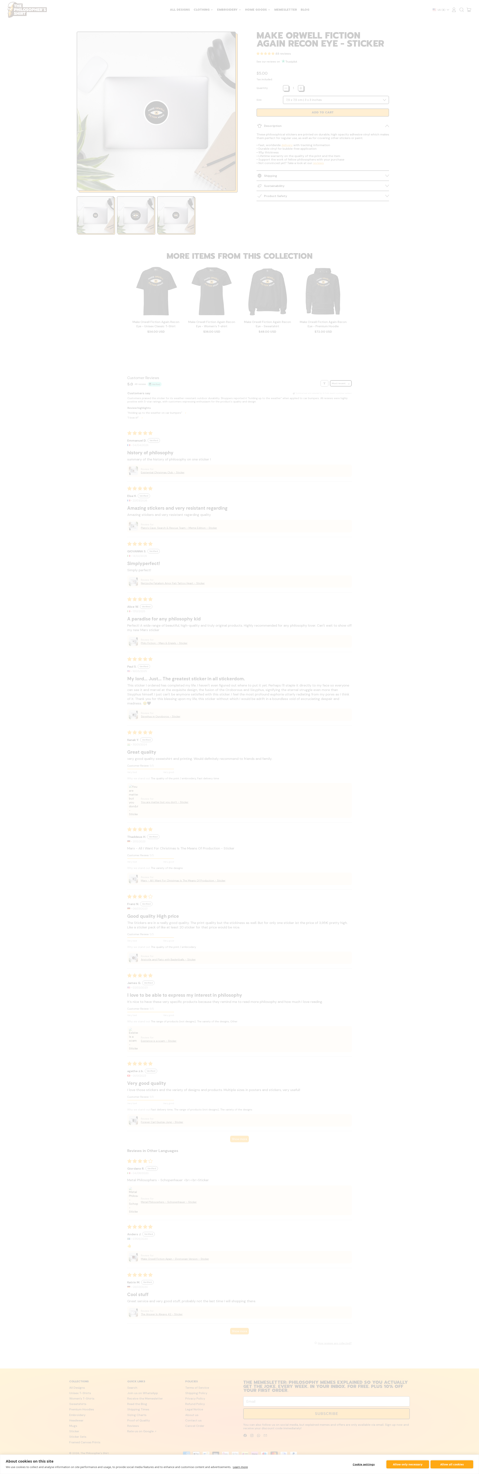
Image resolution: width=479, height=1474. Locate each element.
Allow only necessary (407, 1464)
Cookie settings (364, 1464)
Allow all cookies (452, 1464)
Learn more (240, 1467)
